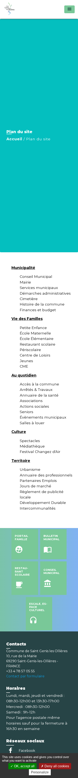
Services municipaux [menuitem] (39, 287)
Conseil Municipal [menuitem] (36, 276)
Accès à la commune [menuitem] (39, 384)
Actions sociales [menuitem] (34, 406)
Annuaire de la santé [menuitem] (39, 395)
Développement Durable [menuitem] (43, 502)
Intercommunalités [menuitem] (38, 508)
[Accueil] (19, 9)
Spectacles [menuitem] (30, 440)
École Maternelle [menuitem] (35, 333)
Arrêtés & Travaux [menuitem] (36, 389)
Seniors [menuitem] (26, 412)
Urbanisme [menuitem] (30, 469)
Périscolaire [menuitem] (30, 349)
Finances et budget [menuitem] (38, 310)
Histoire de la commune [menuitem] (42, 304)
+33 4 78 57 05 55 (20, 671)
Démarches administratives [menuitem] (45, 293)
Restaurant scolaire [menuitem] (37, 344)
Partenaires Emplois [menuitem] (38, 480)
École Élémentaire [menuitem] (36, 338)
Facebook (27, 751)
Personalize (40, 772)
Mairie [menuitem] (25, 282)
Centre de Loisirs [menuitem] (35, 355)
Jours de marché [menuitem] (35, 486)
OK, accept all (24, 766)
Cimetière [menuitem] (29, 299)
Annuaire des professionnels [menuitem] (46, 475)
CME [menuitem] (24, 366)
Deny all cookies (56, 766)
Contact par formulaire (25, 676)
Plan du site (38, 139)
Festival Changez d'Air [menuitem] (40, 451)
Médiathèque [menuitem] (32, 446)
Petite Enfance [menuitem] (33, 327)
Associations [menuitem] (31, 400)
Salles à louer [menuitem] (32, 423)
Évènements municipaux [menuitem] (43, 417)
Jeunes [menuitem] (26, 361)
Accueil (14, 139)
